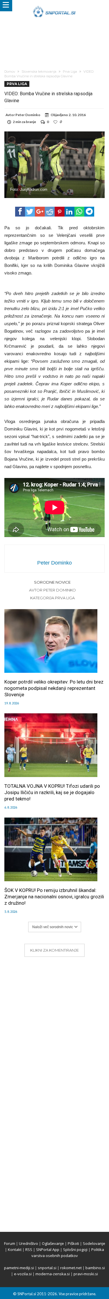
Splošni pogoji (75, 1249)
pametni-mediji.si (19, 1267)
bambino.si (95, 1267)
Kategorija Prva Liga (52, 598)
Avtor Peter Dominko (52, 590)
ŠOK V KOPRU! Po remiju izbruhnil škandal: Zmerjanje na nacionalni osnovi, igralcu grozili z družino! (54, 896)
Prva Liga (70, 71)
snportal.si (47, 1267)
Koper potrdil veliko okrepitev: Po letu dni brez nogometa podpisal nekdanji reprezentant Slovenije (53, 688)
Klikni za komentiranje (54, 950)
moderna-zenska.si (52, 1273)
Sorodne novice (52, 582)
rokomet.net (71, 1267)
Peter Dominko (27, 115)
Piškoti (73, 1243)
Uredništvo (28, 1243)
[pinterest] (60, 212)
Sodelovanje (94, 1243)
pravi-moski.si (86, 1273)
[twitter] (30, 212)
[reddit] (50, 212)
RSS (28, 1249)
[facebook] (20, 212)
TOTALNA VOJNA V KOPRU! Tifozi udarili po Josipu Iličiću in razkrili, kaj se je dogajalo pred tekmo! (52, 792)
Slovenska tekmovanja (39, 71)
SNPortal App (47, 1249)
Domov (9, 71)
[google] (40, 212)
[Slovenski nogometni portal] (54, 5)
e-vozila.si (23, 1273)
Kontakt (15, 1249)
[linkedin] (69, 212)
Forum (9, 1243)
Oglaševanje (53, 1243)
